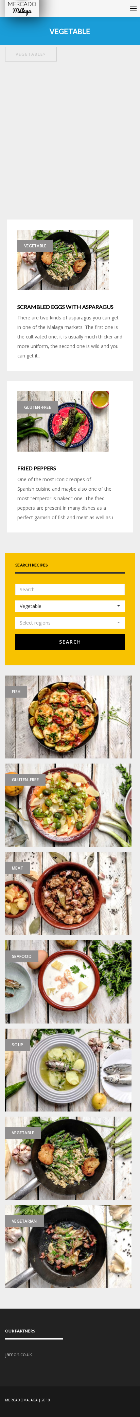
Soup (17, 1045)
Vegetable (31, 54)
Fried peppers (36, 468)
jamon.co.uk (18, 1354)
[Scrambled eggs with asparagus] (63, 259)
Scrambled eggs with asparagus (65, 307)
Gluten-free (37, 407)
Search (70, 641)
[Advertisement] (70, 141)
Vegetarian (24, 1221)
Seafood (22, 956)
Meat (17, 868)
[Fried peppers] (63, 421)
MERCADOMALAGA (21, 1400)
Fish (16, 692)
